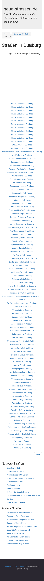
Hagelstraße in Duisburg (22, 320)
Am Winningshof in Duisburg (22, 237)
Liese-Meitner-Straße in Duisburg (22, 268)
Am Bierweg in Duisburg (22, 182)
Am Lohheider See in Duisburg (22, 358)
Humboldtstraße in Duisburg (22, 375)
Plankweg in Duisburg (22, 441)
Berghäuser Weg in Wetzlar (17, 540)
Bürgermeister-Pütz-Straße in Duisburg (22, 341)
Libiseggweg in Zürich (15, 471)
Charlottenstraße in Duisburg (22, 282)
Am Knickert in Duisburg (22, 255)
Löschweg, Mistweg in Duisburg (22, 406)
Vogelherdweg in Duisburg (22, 248)
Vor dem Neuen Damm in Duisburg (22, 158)
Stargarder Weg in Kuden (16, 523)
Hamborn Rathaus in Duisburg (22, 217)
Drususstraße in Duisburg (22, 317)
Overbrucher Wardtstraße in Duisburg (22, 172)
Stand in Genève (13, 488)
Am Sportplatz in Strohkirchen (18, 537)
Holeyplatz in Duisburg (22, 361)
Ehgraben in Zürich (14, 468)
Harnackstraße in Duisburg (22, 386)
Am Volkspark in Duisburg (22, 175)
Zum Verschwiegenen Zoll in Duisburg (22, 227)
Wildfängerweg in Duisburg (22, 437)
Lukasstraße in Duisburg (22, 306)
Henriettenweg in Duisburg (22, 392)
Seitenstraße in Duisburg (22, 396)
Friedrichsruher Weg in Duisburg (22, 423)
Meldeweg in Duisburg (22, 447)
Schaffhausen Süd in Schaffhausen (20, 478)
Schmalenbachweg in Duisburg (22, 179)
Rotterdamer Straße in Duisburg (22, 344)
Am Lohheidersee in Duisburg (22, 189)
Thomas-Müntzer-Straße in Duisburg (22, 434)
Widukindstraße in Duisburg (22, 410)
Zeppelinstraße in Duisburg (22, 324)
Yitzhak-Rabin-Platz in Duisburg (22, 206)
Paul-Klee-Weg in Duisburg (22, 241)
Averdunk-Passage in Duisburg (22, 231)
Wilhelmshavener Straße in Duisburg (22, 427)
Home (6, 34)
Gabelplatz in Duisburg (22, 444)
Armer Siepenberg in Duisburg (22, 224)
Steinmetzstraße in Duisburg (22, 348)
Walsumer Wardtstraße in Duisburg (22, 169)
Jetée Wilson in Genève (16, 502)
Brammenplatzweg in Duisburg (22, 186)
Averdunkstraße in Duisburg (22, 148)
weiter (38, 454)
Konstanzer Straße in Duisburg (22, 293)
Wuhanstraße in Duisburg (22, 144)
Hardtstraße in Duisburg (22, 351)
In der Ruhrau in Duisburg (22, 275)
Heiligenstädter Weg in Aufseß (18, 543)
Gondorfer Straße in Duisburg (22, 251)
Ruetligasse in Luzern (15, 481)
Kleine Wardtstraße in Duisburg (22, 165)
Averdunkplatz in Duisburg (22, 220)
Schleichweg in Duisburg (22, 265)
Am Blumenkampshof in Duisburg (22, 196)
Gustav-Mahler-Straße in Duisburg (22, 210)
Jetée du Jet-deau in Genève (18, 492)
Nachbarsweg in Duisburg (22, 213)
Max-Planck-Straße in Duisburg (22, 330)
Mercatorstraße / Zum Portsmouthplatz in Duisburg (22, 151)
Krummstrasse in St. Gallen (17, 475)
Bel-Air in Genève (13, 485)
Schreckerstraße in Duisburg (22, 382)
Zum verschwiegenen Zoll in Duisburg (22, 258)
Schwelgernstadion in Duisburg (22, 416)
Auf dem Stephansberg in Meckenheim (22, 526)
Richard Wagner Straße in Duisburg (22, 289)
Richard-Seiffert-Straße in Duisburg (22, 389)
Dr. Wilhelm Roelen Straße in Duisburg (22, 303)
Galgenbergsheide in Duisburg (22, 327)
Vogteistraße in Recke (15, 533)
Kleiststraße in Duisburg (22, 365)
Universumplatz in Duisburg (22, 379)
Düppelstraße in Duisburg (22, 234)
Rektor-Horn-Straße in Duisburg (22, 355)
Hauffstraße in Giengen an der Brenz (21, 519)
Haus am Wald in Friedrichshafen (19, 512)
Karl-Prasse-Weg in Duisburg (22, 272)
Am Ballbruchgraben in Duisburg (22, 372)
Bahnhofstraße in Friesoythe (18, 516)
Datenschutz (20, 566)
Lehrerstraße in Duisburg (22, 334)
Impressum (9, 566)
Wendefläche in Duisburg (22, 403)
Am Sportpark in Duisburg (22, 368)
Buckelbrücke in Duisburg (22, 203)
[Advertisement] (22, 79)
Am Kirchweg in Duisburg (22, 155)
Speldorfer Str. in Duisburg (22, 193)
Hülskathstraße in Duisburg (22, 313)
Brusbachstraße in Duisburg (22, 162)
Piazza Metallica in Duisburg (22, 103)
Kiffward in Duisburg (22, 420)
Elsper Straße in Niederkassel (18, 530)
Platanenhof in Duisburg (22, 200)
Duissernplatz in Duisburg (22, 337)
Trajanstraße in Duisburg (22, 310)
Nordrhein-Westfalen (22, 34)
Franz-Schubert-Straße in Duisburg (22, 286)
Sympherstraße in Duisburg (22, 244)
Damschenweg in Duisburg (22, 399)
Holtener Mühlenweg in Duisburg (22, 413)
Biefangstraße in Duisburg (22, 279)
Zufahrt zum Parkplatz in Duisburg (22, 262)
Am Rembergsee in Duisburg (22, 430)
